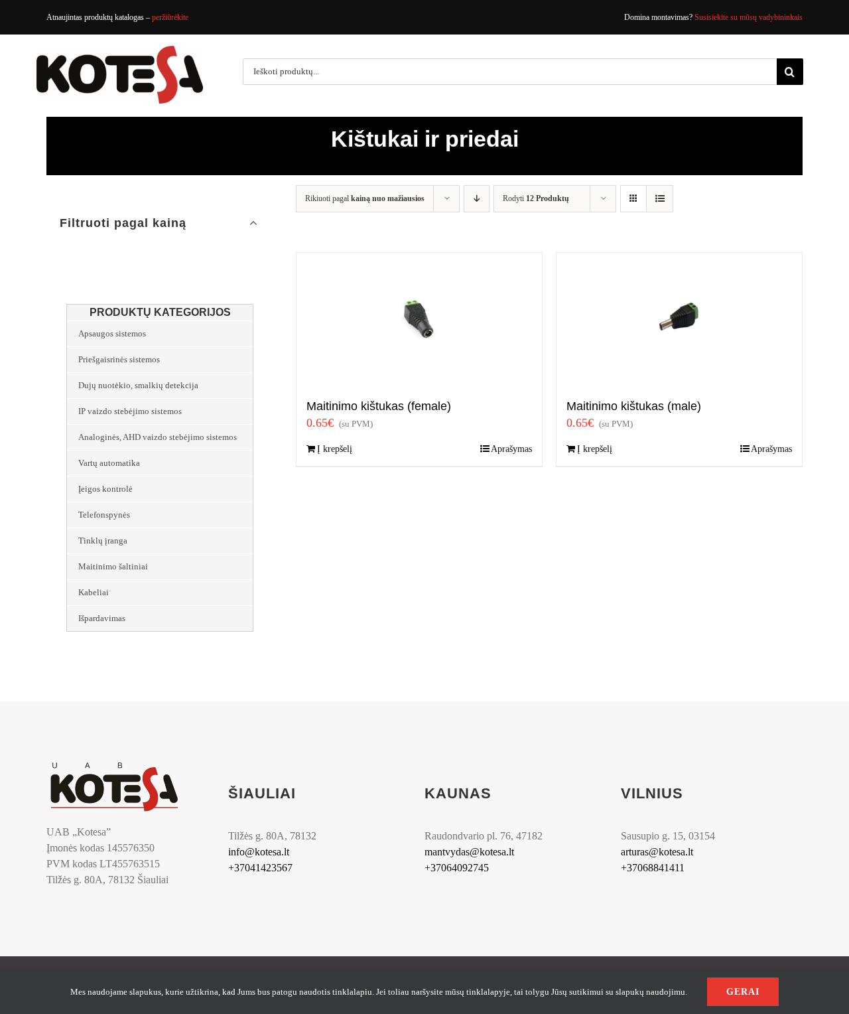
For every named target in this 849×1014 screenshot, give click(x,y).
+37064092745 (456, 867)
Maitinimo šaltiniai (113, 566)
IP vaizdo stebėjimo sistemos (130, 411)
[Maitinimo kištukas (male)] (679, 319)
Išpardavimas (101, 618)
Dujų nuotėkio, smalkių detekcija (138, 385)
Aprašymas (511, 449)
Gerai (742, 992)
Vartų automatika (109, 463)
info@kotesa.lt (258, 851)
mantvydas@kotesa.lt (469, 851)
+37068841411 (653, 867)
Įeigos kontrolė (105, 489)
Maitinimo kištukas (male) (633, 406)
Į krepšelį (334, 449)
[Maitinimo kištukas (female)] (419, 319)
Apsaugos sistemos (112, 333)
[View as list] (660, 199)
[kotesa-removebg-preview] (113, 764)
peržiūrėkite (170, 17)
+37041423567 (260, 867)
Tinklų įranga (102, 540)
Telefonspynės (104, 515)
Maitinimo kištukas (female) (378, 406)
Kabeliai (93, 592)
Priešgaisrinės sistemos (119, 359)
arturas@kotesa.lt (657, 851)
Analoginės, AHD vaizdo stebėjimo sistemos (157, 437)
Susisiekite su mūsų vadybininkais (748, 17)
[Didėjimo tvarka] (477, 198)
